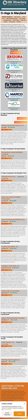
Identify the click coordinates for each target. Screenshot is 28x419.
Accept (19, 414)
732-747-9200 (4, 344)
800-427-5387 (13, 319)
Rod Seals (19, 21)
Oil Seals (5, 21)
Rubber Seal (23, 20)
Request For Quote (15, 52)
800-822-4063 (15, 267)
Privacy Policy (7, 409)
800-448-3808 (12, 200)
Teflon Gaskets (17, 16)
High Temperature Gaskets (11, 18)
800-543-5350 (13, 248)
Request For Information (21, 122)
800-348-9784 (11, 127)
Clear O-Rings (22, 18)
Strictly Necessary (7, 413)
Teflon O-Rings (16, 20)
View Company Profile (6, 129)
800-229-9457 (12, 221)
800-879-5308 (13, 292)
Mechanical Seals (7, 20)
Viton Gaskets (12, 21)
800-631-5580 (12, 361)
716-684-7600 (4, 178)
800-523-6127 (11, 156)
